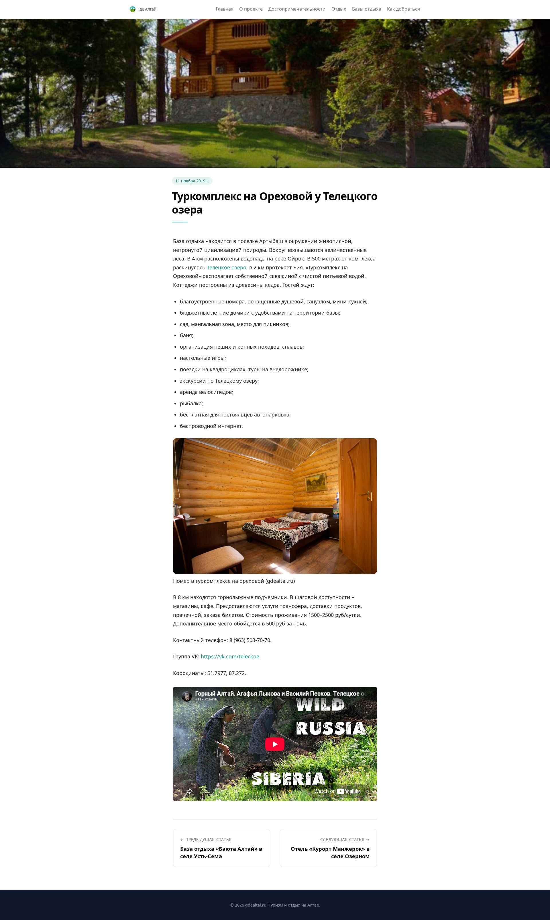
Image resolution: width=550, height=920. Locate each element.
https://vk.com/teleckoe (230, 656)
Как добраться (403, 9)
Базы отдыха (366, 9)
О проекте (251, 9)
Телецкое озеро (226, 267)
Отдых (338, 9)
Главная (224, 9)
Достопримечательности (296, 9)
